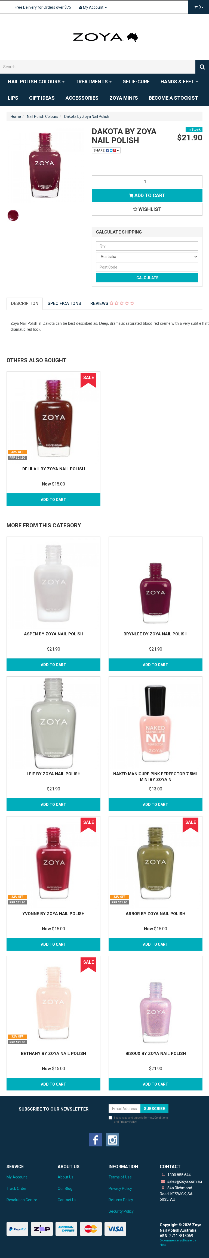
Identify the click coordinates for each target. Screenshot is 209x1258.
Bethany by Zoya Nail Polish (53, 1053)
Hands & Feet (178, 81)
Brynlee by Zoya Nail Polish (156, 634)
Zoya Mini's (123, 98)
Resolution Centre (22, 1200)
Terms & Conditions (156, 1117)
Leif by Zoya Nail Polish (54, 773)
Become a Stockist (173, 98)
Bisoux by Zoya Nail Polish (155, 1053)
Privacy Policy (127, 1121)
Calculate (147, 278)
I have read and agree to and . (141, 1119)
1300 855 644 (179, 1175)
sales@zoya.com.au (184, 1181)
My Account (17, 1177)
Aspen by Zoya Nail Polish (53, 634)
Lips (13, 98)
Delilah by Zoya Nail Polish (53, 468)
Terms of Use (120, 1177)
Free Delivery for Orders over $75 (43, 7)
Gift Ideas (42, 98)
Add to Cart (149, 195)
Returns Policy (121, 1200)
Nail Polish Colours (35, 81)
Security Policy (121, 1211)
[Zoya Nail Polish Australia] (104, 36)
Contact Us (67, 1200)
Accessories (82, 98)
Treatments (92, 81)
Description (24, 303)
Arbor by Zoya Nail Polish (155, 913)
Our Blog (65, 1188)
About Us (65, 1177)
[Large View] (13, 215)
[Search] (202, 67)
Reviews (99, 303)
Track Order (17, 1188)
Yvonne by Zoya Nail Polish (53, 913)
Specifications (64, 303)
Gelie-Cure (136, 81)
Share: (99, 150)
